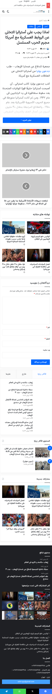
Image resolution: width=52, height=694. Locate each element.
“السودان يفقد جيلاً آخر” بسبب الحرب (15, 530)
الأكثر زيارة (42, 374)
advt (44, 49)
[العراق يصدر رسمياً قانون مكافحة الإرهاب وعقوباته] (9, 605)
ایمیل (47, 338)
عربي (20, 1)
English (26, 1)
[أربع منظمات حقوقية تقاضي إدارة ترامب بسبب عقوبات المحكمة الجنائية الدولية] (13, 227)
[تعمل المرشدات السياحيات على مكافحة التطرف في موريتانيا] (38, 255)
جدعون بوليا (43, 71)
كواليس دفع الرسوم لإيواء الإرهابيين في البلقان (40, 237)
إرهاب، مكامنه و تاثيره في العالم (21, 382)
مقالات (31, 26)
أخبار (40, 20)
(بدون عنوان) (28, 461)
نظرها (8, 374)
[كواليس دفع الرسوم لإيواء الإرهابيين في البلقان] (38, 227)
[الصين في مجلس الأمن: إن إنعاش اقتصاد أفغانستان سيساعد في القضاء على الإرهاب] (26, 615)
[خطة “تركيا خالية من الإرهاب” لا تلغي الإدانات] (42, 615)
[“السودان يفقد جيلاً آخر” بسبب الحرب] (13, 520)
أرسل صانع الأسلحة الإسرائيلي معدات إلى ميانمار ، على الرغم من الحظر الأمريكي (19, 425)
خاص (39, 26)
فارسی (33, 1)
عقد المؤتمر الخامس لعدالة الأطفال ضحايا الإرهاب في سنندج (19, 401)
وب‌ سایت (46, 350)
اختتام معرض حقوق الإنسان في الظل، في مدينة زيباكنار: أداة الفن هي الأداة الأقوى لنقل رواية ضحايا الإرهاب (18, 451)
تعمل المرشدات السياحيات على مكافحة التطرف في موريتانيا (24, 5)
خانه (46, 20)
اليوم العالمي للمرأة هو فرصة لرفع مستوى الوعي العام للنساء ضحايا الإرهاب (20, 412)
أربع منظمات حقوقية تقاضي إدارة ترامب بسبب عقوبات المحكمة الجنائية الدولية (14, 239)
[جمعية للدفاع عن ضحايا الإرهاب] (38, 11)
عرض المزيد (26, 120)
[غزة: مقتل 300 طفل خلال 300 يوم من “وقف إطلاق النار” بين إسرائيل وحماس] (13, 255)
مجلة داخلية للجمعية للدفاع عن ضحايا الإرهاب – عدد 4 (20, 391)
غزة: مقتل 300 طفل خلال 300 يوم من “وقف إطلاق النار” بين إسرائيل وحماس (13, 267)
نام (48, 327)
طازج (24, 374)
